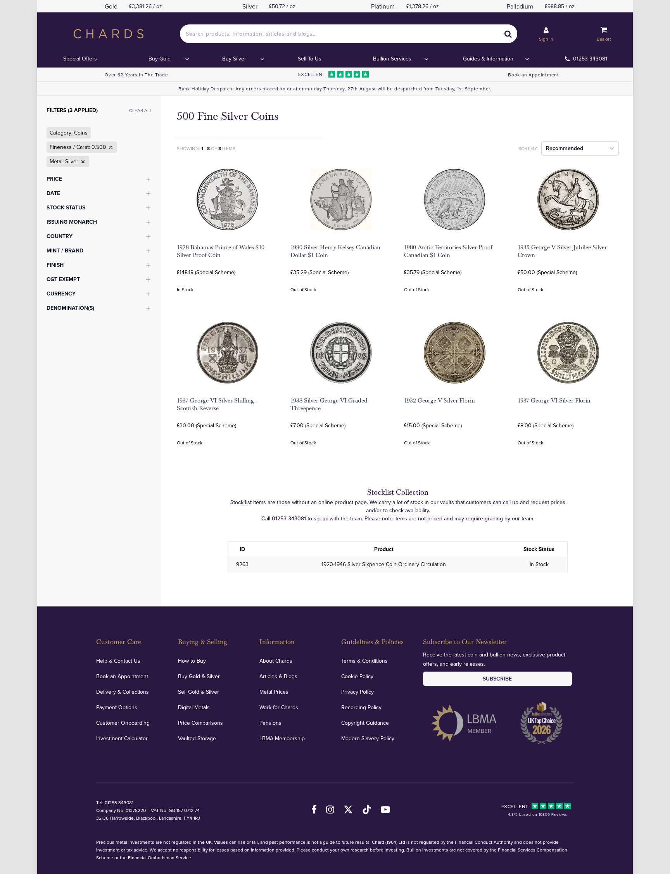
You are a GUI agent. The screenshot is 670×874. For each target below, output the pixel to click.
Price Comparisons (200, 723)
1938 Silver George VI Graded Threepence (329, 404)
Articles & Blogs (278, 676)
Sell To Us (309, 58)
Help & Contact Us (118, 661)
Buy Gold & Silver (199, 676)
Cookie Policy (357, 676)
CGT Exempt (63, 279)
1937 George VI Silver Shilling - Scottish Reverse (217, 404)
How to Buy (192, 661)
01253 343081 (590, 58)
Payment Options (116, 707)
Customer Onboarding (123, 723)
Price (54, 179)
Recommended (564, 148)
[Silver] (82, 162)
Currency (61, 293)
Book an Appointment (533, 74)
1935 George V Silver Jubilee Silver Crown (562, 251)
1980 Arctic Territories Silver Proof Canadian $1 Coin (448, 251)
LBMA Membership (282, 738)
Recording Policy (361, 707)
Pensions (270, 723)
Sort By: (528, 148)
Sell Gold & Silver (198, 692)
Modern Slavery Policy (367, 738)
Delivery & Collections (122, 692)
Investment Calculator (122, 738)
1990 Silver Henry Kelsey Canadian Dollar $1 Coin (335, 251)
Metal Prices (273, 692)
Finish (55, 265)
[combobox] (348, 33)
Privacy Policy (357, 692)
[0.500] (110, 147)
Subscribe (497, 678)
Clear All (140, 110)
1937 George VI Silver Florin (554, 400)
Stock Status (66, 207)
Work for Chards (278, 707)
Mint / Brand (65, 250)
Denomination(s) (70, 308)
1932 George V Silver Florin (439, 400)
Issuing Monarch (72, 222)
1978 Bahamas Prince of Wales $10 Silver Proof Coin (220, 251)
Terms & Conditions (364, 661)
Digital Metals (194, 707)
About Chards (275, 661)
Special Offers (80, 58)
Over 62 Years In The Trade (136, 74)
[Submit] (508, 33)
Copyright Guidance (365, 723)
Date (53, 193)
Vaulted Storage (197, 738)
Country (60, 236)
